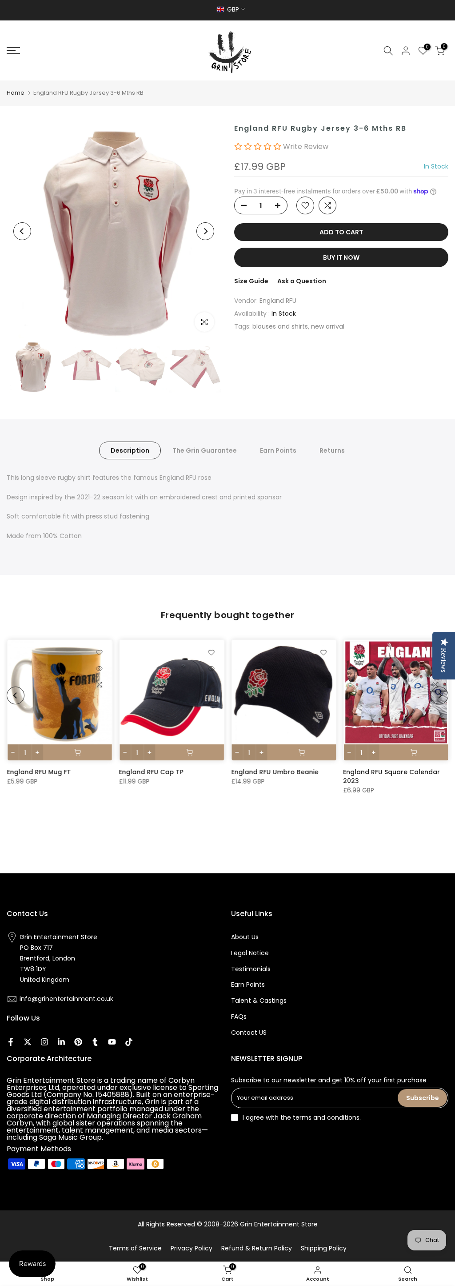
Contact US (249, 1032)
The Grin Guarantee (204, 450)
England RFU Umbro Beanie (274, 772)
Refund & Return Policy (256, 1248)
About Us (245, 936)
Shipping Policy (324, 1248)
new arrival (327, 326)
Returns (332, 450)
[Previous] (22, 231)
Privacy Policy (191, 1248)
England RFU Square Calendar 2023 (391, 776)
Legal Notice (250, 952)
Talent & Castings (259, 1000)
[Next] (205, 231)
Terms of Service (135, 1248)
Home (15, 92)
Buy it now (341, 257)
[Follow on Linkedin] (61, 1042)
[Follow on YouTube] (112, 1042)
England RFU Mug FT (39, 772)
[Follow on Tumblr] (95, 1042)
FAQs (239, 1016)
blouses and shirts (280, 326)
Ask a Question (301, 281)
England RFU (277, 300)
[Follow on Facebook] (11, 1042)
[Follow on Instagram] (44, 1042)
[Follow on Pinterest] (78, 1042)
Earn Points (278, 450)
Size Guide (251, 281)
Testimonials (251, 968)
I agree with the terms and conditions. (302, 1117)
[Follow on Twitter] (28, 1042)
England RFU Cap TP (151, 772)
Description (130, 450)
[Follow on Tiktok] (129, 1042)
